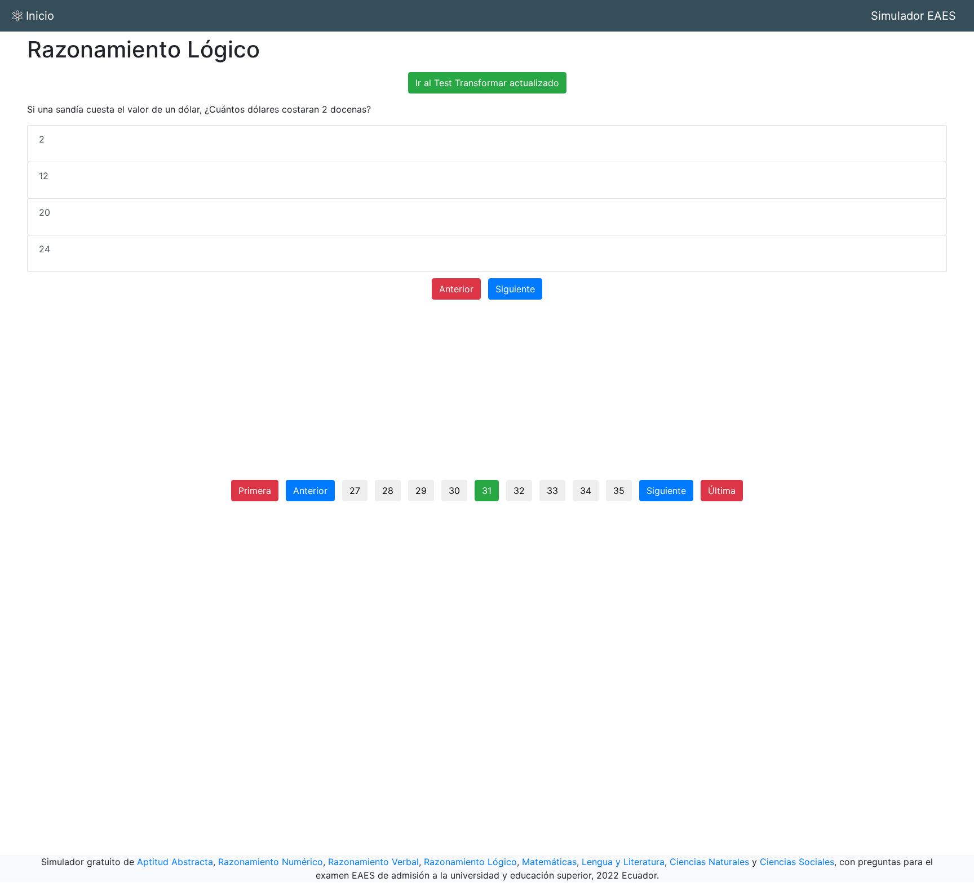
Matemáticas (549, 861)
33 (552, 490)
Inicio (40, 16)
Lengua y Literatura (623, 861)
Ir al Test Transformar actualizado (487, 82)
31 (487, 490)
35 (619, 490)
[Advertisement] (487, 394)
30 (454, 490)
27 (354, 490)
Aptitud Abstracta (175, 861)
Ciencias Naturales (709, 861)
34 (585, 490)
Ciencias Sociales (797, 861)
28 (387, 490)
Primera (254, 490)
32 (519, 490)
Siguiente (515, 289)
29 (421, 490)
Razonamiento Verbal (373, 861)
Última (722, 490)
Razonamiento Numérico (270, 861)
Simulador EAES (913, 16)
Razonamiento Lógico (470, 861)
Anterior (456, 289)
